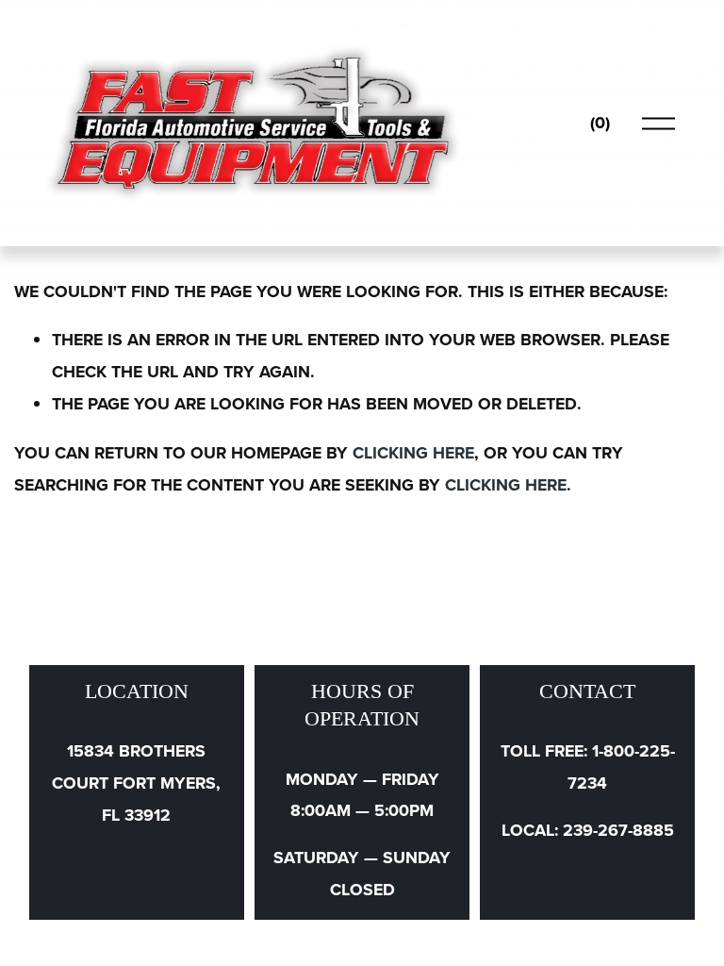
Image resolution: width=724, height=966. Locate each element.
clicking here (413, 453)
